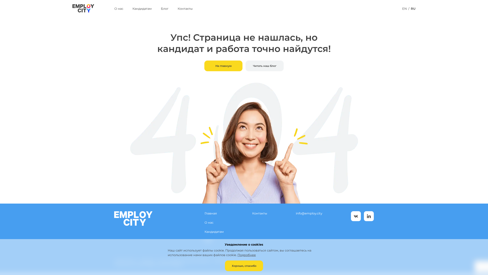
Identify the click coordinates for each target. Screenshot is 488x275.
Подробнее (247, 255)
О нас (118, 9)
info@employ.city (309, 213)
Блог (165, 9)
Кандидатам (142, 9)
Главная (211, 213)
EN (404, 9)
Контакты (185, 9)
